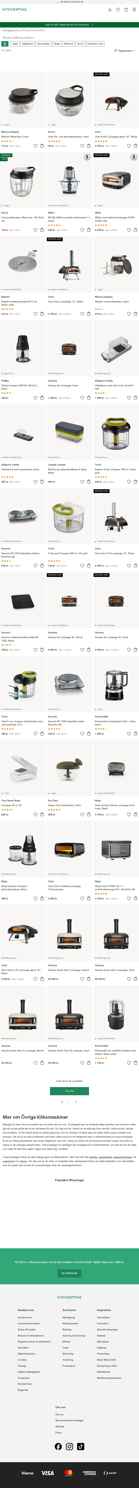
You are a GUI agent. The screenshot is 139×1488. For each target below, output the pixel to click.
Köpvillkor (23, 1348)
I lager (15, 44)
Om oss (59, 1414)
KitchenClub (25, 1384)
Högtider (102, 1348)
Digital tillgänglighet (29, 1372)
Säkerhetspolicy (26, 1354)
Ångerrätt (23, 1390)
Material (68, 44)
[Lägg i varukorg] (42, 146)
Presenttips (103, 1354)
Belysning (68, 1354)
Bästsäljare (103, 1342)
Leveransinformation (29, 1323)
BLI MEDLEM (69, 1273)
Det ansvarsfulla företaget (69, 1421)
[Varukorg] (126, 9)
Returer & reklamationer (31, 1336)
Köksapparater (11, 30)
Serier (80, 44)
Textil (65, 1348)
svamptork (8, 1161)
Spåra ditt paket (26, 1329)
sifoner (23, 1161)
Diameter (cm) (95, 44)
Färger (57, 44)
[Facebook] (58, 1446)
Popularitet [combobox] (125, 50)
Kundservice (25, 1317)
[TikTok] (80, 1446)
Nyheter (101, 1336)
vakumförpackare (122, 1157)
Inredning (68, 1360)
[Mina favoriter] (118, 9)
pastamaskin (105, 1157)
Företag (22, 1366)
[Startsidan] (14, 9)
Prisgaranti (23, 1378)
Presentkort (69, 1366)
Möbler (67, 1342)
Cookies (22, 1360)
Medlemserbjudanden (109, 1378)
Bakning (67, 1329)
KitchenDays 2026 (107, 1366)
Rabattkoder (103, 1372)
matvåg (93, 1157)
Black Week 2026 (106, 1360)
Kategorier (27, 44)
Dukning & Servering (74, 1336)
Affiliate (59, 1426)
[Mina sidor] (110, 9)
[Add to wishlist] (35, 146)
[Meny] (134, 9)
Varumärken (43, 44)
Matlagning (69, 1317)
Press (58, 1433)
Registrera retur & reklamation (34, 1342)
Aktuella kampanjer (107, 1329)
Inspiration (103, 1323)
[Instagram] (69, 1446)
